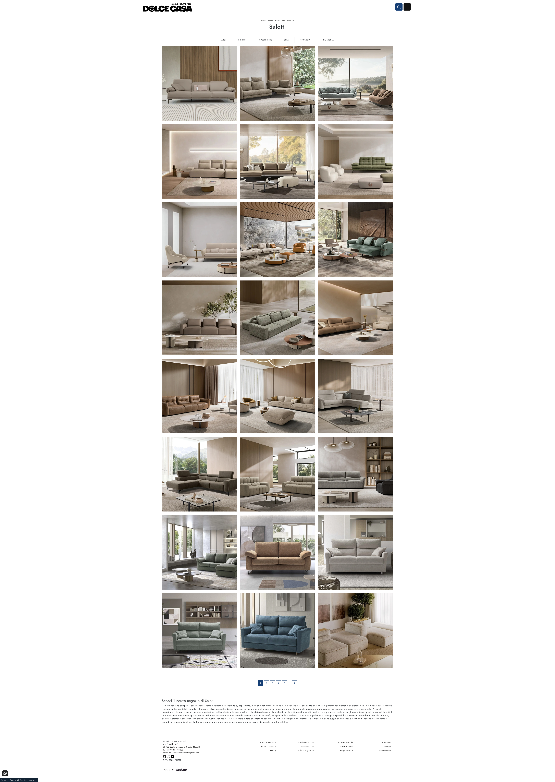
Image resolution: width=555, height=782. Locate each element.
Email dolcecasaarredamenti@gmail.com (181, 752)
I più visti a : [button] (328, 40)
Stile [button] (286, 40)
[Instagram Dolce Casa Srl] (169, 756)
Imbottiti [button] (242, 40)
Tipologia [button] (305, 40)
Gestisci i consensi (28, 780)
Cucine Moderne (268, 742)
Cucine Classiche (268, 746)
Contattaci (386, 742)
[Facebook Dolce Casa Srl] (165, 756)
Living (273, 750)
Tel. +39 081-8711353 (173, 749)
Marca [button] (223, 40)
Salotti (290, 21)
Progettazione (346, 750)
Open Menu (407, 7)
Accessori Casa (307, 746)
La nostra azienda (345, 742)
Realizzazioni (385, 750)
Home (263, 21)
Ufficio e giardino (306, 750)
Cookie (13, 780)
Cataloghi (387, 746)
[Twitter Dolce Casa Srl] (172, 756)
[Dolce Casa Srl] (167, 7)
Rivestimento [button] (265, 40)
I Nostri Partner (346, 746)
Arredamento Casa (276, 21)
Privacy (4, 780)
